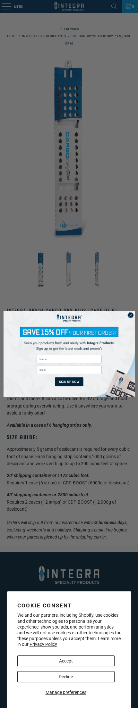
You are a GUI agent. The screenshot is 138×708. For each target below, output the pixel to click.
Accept (66, 660)
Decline (66, 676)
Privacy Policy (43, 644)
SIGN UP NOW (69, 381)
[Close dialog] (130, 315)
